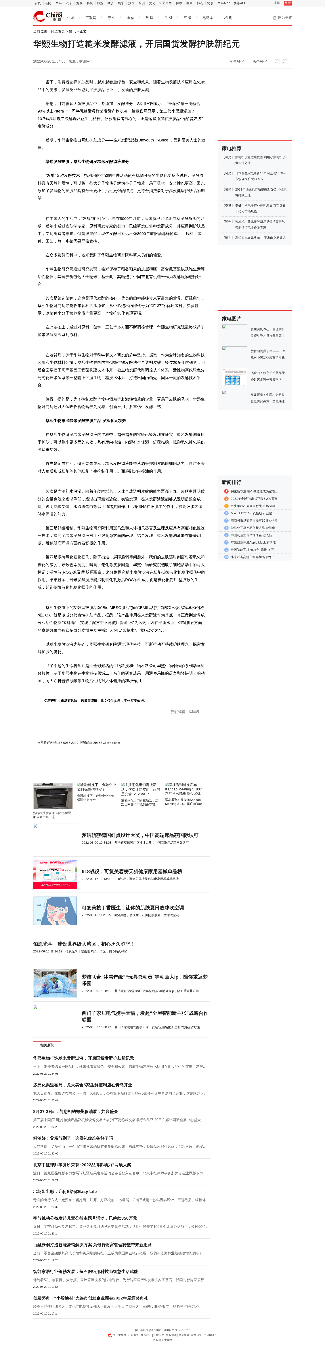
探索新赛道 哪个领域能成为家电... (254, 491)
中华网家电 (47, 16)
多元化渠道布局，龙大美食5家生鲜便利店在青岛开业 (82, 1085)
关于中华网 (119, 1335)
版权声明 (171, 1335)
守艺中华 (165, 3)
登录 (288, 3)
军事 (58, 3)
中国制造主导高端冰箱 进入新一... (254, 535)
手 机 (168, 18)
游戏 (79, 3)
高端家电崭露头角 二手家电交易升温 (260, 238)
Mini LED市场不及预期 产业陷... (253, 513)
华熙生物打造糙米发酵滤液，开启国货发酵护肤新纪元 (83, 1058)
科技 (90, 3)
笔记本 (208, 18)
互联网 (91, 18)
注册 (277, 3)
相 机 (228, 18)
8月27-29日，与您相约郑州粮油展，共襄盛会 (75, 1111)
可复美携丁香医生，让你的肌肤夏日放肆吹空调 (133, 907)
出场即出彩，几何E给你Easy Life (65, 1191)
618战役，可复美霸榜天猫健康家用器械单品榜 (132, 871)
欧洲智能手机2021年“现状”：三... (254, 549)
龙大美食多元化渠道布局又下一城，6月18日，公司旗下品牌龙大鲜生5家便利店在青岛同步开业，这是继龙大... (119, 1093)
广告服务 (133, 1335)
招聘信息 (158, 1335)
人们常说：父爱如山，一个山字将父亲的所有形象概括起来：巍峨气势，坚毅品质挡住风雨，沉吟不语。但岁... (119, 1147)
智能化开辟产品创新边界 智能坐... (254, 528)
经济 (110, 3)
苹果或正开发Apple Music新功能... (254, 542)
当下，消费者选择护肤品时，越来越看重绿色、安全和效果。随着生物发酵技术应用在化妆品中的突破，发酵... (119, 1066)
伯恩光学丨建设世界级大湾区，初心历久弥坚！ (84, 944)
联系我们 (146, 1335)
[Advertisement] (108, 771)
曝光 (228, 157)
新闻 (48, 3)
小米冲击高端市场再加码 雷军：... (254, 557)
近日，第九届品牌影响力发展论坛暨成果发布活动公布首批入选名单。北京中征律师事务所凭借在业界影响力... (119, 1173)
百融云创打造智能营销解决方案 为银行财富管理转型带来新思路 (92, 1244)
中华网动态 (210, 1335)
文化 (152, 3)
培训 (142, 3)
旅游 (100, 3)
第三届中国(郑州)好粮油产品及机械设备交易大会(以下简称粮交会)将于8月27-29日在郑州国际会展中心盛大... (118, 1120)
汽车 (69, 3)
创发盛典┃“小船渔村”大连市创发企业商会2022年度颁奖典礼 (90, 1298)
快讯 (72, 31)
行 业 (111, 18)
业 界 (71, 18)
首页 (38, 3)
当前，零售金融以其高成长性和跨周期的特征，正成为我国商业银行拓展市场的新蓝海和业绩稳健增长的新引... (119, 1253)
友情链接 (196, 1335)
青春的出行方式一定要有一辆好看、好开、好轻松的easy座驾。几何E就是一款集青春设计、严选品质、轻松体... (120, 1200)
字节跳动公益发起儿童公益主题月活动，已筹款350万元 (85, 1218)
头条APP (240, 3)
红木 (189, 3)
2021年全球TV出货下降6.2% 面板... (255, 498)
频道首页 (58, 31)
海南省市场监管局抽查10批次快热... (255, 520)
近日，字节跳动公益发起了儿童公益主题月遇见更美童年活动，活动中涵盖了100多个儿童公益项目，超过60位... (120, 1227)
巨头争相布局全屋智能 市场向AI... (254, 506)
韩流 (200, 3)
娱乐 (121, 3)
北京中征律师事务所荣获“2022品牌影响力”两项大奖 (82, 1164)
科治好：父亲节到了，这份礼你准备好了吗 (73, 1138)
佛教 (179, 3)
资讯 (228, 205)
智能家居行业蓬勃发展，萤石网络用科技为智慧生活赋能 (85, 1271)
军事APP (224, 3)
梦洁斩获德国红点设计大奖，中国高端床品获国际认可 (140, 835)
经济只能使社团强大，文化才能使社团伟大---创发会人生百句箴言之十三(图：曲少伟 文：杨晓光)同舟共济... (117, 1306)
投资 (131, 3)
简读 (210, 3)
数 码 (149, 18)
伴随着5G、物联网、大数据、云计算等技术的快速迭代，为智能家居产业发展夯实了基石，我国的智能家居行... (120, 1280)
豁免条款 (184, 1335)
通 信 (130, 18)
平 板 (187, 18)
